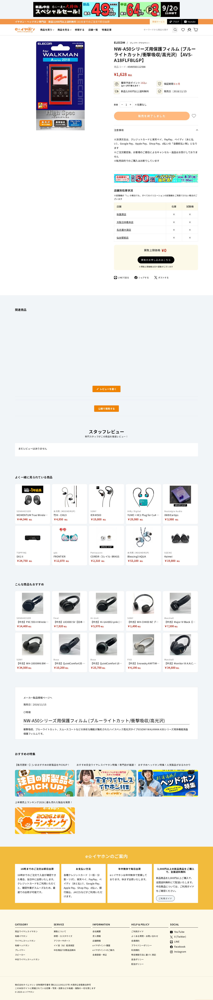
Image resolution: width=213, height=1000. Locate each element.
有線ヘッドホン (22, 945)
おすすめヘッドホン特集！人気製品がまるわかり (164, 764)
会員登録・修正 (100, 954)
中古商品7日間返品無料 (65, 950)
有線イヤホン (21, 936)
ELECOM (119, 42)
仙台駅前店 (123, 237)
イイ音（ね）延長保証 (64, 945)
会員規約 (135, 940)
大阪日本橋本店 (125, 222)
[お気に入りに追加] (194, 116)
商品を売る (64, 29)
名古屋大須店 (124, 229)
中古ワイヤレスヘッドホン (27, 959)
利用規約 (135, 950)
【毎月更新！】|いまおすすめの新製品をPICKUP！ (42, 764)
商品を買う (46, 29)
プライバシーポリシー (141, 945)
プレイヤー (20, 950)
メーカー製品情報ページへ (37, 697)
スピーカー (20, 954)
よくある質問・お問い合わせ (144, 936)
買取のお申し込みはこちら (156, 259)
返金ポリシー (137, 959)
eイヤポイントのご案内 (103, 950)
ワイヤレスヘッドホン (25, 940)
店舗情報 (97, 940)
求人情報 (97, 936)
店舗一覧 (93, 29)
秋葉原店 (121, 214)
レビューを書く (109, 389)
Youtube (192, 21)
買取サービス (158, 21)
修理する (79, 29)
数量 (116, 104)
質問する (102, 409)
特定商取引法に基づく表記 (143, 954)
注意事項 (118, 130)
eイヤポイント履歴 (101, 945)
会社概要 (97, 931)
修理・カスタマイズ (63, 936)
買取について (60, 931)
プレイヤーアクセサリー (140, 42)
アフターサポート (62, 940)
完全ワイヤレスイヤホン (26, 931)
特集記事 (106, 29)
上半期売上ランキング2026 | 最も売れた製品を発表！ (44, 802)
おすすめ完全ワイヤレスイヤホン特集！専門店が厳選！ (106, 764)
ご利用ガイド (165, 898)
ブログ (176, 21)
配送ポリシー (137, 964)
